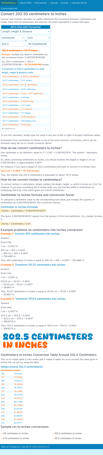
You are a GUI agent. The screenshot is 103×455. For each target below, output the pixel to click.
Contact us (14, 447)
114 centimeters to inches (15, 433)
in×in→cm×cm (10, 8)
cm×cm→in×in (79, 2)
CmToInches (8, 2)
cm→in (54, 2)
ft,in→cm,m (41, 2)
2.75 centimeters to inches (15, 438)
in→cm (64, 2)
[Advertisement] (77, 43)
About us (5, 447)
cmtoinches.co (9, 129)
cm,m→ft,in (26, 2)
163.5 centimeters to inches (68, 433)
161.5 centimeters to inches (67, 438)
